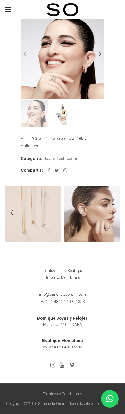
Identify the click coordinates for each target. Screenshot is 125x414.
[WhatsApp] (65, 170)
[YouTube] (62, 365)
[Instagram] (52, 365)
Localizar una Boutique (62, 270)
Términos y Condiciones (62, 394)
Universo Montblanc (62, 277)
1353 (80, 301)
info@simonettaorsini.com (62, 294)
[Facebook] (49, 170)
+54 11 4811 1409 (57, 301)
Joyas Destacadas (61, 158)
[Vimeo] (72, 365)
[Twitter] (57, 170)
